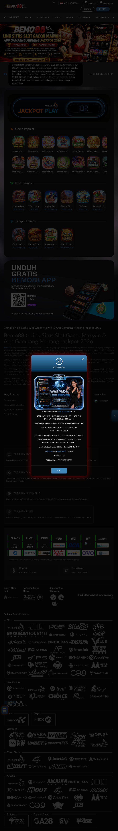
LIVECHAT (49, 451)
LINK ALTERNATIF (64, 412)
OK (59, 471)
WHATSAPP (61, 451)
